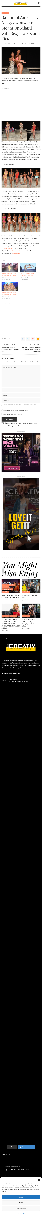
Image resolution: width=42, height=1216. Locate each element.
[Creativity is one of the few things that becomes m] (21, 857)
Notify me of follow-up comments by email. (15, 410)
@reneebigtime (8, 248)
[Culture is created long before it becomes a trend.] (21, 995)
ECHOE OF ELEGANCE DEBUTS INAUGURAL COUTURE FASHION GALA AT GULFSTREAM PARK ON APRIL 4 (11, 624)
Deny (21, 1202)
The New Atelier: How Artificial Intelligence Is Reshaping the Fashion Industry (29, 623)
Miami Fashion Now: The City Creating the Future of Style (11, 596)
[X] (28, 339)
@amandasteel (16, 253)
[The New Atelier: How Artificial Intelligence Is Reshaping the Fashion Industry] (31, 611)
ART (4, 584)
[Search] (39, 3)
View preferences (21, 1208)
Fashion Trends (7, 589)
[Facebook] (23, 339)
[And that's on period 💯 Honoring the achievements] (21, 719)
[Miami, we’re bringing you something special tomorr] (21, 880)
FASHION (5, 13)
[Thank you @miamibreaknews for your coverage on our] (21, 696)
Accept (21, 1197)
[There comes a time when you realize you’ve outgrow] (21, 1064)
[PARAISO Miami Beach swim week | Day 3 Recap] (28, 267)
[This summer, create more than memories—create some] (21, 1087)
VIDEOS (5, 591)
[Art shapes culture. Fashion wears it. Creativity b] (21, 1018)
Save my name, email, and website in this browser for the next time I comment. (20, 405)
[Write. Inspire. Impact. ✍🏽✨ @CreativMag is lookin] (21, 765)
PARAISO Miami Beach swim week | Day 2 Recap (9, 274)
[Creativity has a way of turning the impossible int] (21, 1132)
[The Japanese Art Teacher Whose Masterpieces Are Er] (21, 788)
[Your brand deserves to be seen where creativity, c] (21, 811)
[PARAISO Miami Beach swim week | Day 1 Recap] (10, 286)
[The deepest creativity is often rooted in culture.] (21, 972)
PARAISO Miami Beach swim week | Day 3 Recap (27, 274)
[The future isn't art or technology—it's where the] (21, 903)
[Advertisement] (21, 103)
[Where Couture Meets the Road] (31, 586)
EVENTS (5, 616)
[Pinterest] (33, 339)
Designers (11, 584)
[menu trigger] (4, 3)
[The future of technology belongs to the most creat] (21, 1109)
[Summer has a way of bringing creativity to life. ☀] (21, 926)
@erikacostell (16, 251)
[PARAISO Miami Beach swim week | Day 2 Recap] (10, 267)
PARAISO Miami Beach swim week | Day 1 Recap (9, 293)
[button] (39, 1180)
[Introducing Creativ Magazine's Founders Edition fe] (21, 742)
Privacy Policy (21, 1213)
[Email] (38, 339)
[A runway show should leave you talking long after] (21, 949)
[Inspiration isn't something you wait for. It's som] (21, 1041)
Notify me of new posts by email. (12, 414)
